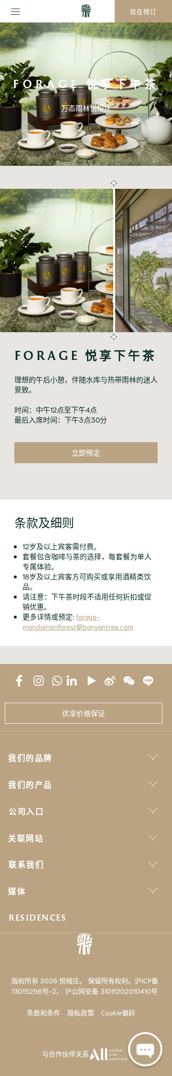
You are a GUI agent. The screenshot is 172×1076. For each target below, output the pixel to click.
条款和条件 (43, 1012)
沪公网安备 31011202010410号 (111, 991)
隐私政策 (80, 1012)
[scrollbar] (112, 260)
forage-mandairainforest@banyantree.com (77, 621)
